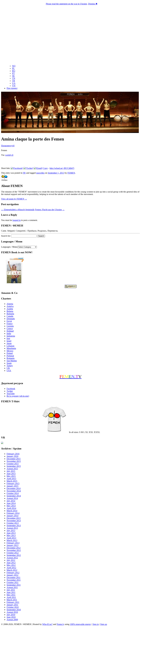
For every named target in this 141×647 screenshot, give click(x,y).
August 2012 (12, 558)
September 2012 (14, 555)
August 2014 (12, 498)
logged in (17, 220)
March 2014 (12, 511)
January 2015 (12, 486)
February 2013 (13, 543)
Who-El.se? (47, 624)
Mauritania (11, 348)
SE (13, 76)
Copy (45, 168)
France (10, 323)
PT (13, 73)
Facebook (11, 388)
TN (13, 78)
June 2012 (11, 562)
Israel (9, 341)
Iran (8, 338)
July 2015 (11, 471)
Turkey (10, 365)
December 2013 (14, 518)
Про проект (12, 88)
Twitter (10, 391)
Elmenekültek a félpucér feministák (17, 209)
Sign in (96, 624)
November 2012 (14, 550)
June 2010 (11, 617)
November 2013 (14, 520)
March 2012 (12, 570)
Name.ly (60, 624)
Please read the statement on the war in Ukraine (66, 4)
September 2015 (14, 466)
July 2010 (11, 614)
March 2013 (12, 540)
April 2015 (11, 478)
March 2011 (12, 600)
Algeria (10, 304)
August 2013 (12, 528)
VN (13, 86)
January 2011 (12, 605)
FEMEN (71, 173)
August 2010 (12, 612)
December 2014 (14, 488)
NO (13, 66)
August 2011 (12, 587)
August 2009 (12, 619)
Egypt (9, 321)
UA (13, 83)
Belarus (10, 311)
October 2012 (13, 553)
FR (24, 173)
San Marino (12, 361)
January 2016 (12, 456)
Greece (10, 328)
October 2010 (13, 607)
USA (9, 370)
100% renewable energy (80, 624)
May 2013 (11, 535)
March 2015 (12, 481)
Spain (9, 363)
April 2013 (11, 538)
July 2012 (11, 560)
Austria (10, 309)
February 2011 (13, 602)
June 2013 (11, 533)
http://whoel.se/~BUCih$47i (62, 168)
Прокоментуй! (8, 145)
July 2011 (11, 590)
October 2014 (13, 493)
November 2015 (14, 461)
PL (13, 68)
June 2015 (11, 473)
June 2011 (11, 592)
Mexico (10, 351)
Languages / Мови (9, 247)
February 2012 (13, 572)
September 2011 (14, 585)
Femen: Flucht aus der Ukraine (50, 209)
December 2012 (14, 548)
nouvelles (40, 173)
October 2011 (12, 582)
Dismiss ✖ (92, 4)
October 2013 (13, 523)
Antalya (10, 306)
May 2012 (11, 565)
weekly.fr (9, 155)
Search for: (6, 236)
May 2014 (11, 506)
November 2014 (14, 491)
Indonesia (11, 336)
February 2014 (13, 513)
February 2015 (13, 483)
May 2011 (11, 595)
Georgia (10, 326)
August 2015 (12, 468)
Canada (10, 316)
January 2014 (12, 515)
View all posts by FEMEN (14, 199)
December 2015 (14, 459)
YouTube (11, 393)
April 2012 (11, 567)
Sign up (103, 624)
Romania (10, 358)
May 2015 (11, 476)
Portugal (10, 356)
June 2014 (11, 503)
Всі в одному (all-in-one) (18, 396)
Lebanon (10, 346)
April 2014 (11, 508)
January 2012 (12, 575)
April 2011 (11, 597)
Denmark (11, 318)
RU (13, 71)
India (9, 333)
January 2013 (12, 545)
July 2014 (11, 501)
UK (8, 368)
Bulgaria (10, 314)
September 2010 (14, 610)
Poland (10, 353)
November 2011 (14, 580)
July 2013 (11, 530)
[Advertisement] (70, 637)
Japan (9, 343)
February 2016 (13, 454)
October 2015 (13, 463)
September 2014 (14, 496)
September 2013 (14, 525)
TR (13, 81)
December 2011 (13, 577)
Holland (10, 331)
